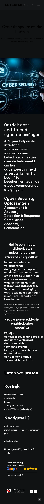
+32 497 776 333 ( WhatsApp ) (18, 409)
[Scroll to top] (39, 499)
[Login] (27, 5)
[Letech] (14, 5)
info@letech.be (11, 441)
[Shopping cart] (31, 5)
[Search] (23, 5)
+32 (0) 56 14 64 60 (13, 405)
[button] (38, 5)
